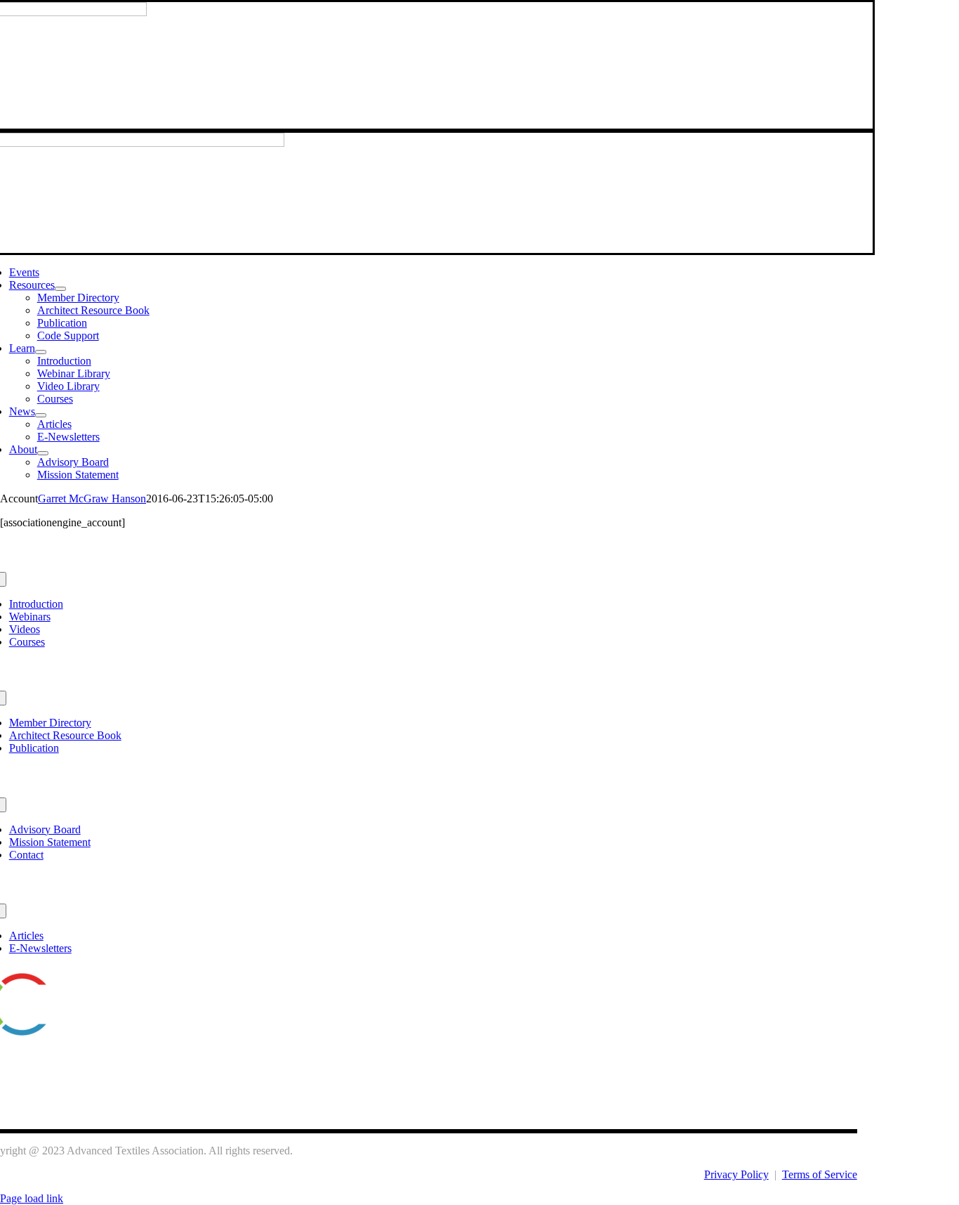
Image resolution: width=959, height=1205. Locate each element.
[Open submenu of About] (42, 453)
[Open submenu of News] (40, 415)
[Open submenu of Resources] (60, 289)
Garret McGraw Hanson (92, 498)
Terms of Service (819, 1174)
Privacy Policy (736, 1174)
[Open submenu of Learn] (40, 352)
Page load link (31, 1198)
